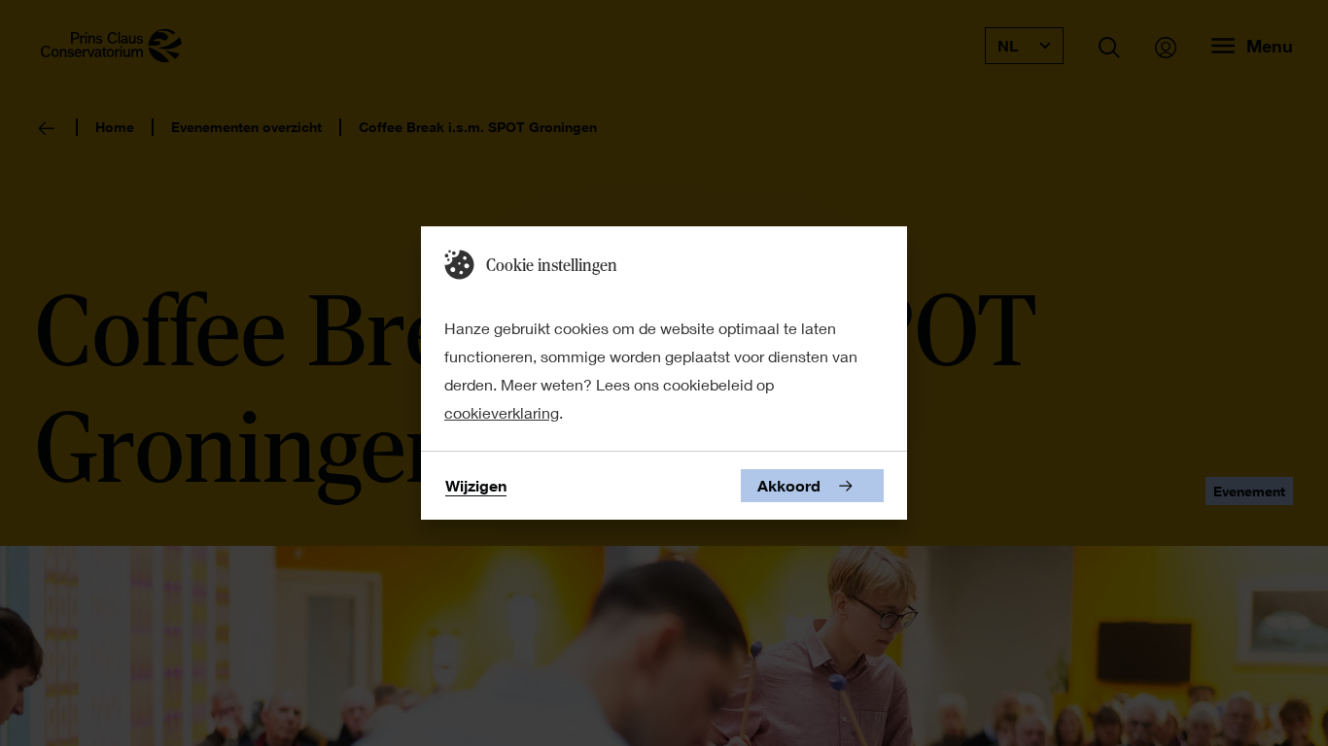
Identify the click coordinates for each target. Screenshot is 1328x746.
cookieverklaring (501, 412)
